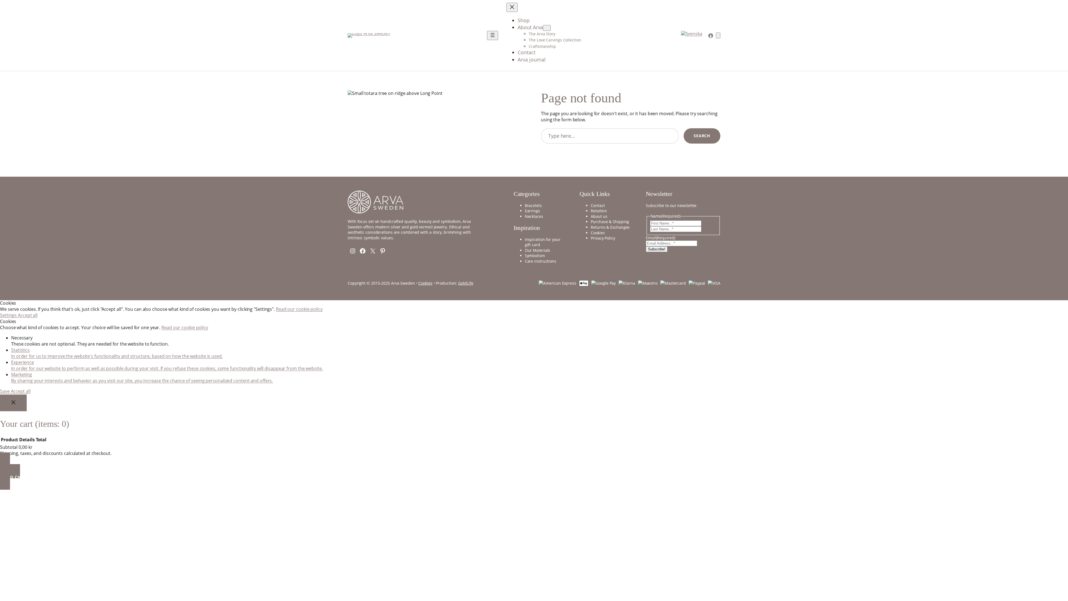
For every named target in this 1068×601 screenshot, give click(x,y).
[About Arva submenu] (547, 28)
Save (5, 391)
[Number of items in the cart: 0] (718, 35)
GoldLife (465, 283)
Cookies (425, 283)
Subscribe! (656, 249)
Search (702, 135)
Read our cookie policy (299, 309)
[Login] (710, 35)
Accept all (28, 315)
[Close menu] (512, 7)
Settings (9, 315)
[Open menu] (492, 35)
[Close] (13, 403)
